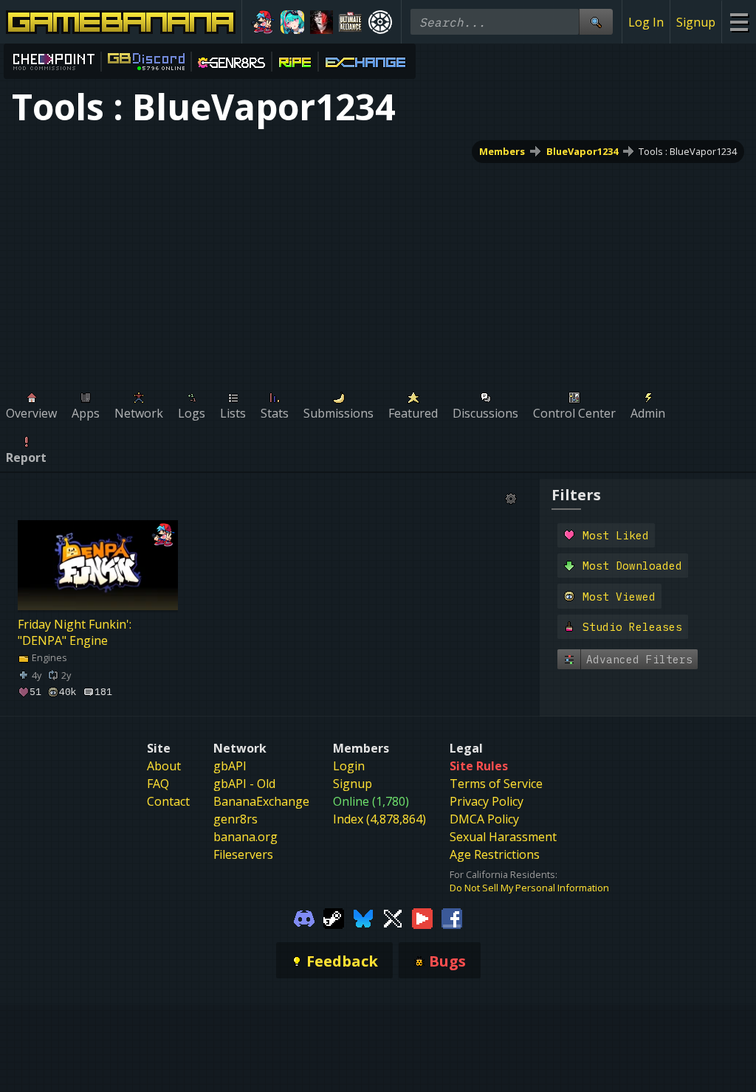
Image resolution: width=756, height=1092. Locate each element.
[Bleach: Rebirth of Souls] (322, 22)
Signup (695, 22)
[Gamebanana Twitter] (393, 918)
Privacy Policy (486, 801)
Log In (646, 22)
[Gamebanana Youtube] (422, 918)
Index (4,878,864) (379, 819)
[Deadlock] (380, 22)
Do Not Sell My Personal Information (529, 887)
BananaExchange (261, 801)
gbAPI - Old (244, 783)
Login (349, 766)
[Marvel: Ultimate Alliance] (350, 22)
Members (502, 151)
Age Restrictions (495, 854)
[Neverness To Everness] (292, 22)
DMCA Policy (484, 819)
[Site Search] (596, 22)
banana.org (245, 837)
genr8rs (235, 819)
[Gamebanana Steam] (334, 918)
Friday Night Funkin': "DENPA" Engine (74, 632)
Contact (168, 801)
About (164, 766)
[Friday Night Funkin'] (263, 22)
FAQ (158, 783)
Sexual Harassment (503, 837)
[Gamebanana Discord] (304, 918)
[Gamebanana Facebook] (452, 918)
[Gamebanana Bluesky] (363, 918)
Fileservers (243, 854)
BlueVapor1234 (582, 151)
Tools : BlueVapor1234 (688, 151)
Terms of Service (496, 783)
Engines (48, 657)
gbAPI (230, 766)
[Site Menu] (738, 22)
